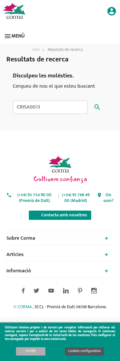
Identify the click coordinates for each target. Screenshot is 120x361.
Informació (18, 271)
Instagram (87, 142)
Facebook (15, 142)
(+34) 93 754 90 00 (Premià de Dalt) (34, 198)
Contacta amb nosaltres (60, 215)
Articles (15, 254)
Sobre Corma (20, 238)
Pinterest (69, 142)
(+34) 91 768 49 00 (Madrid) (76, 198)
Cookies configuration (84, 351)
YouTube (51, 142)
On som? (108, 198)
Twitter (33, 142)
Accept (31, 351)
